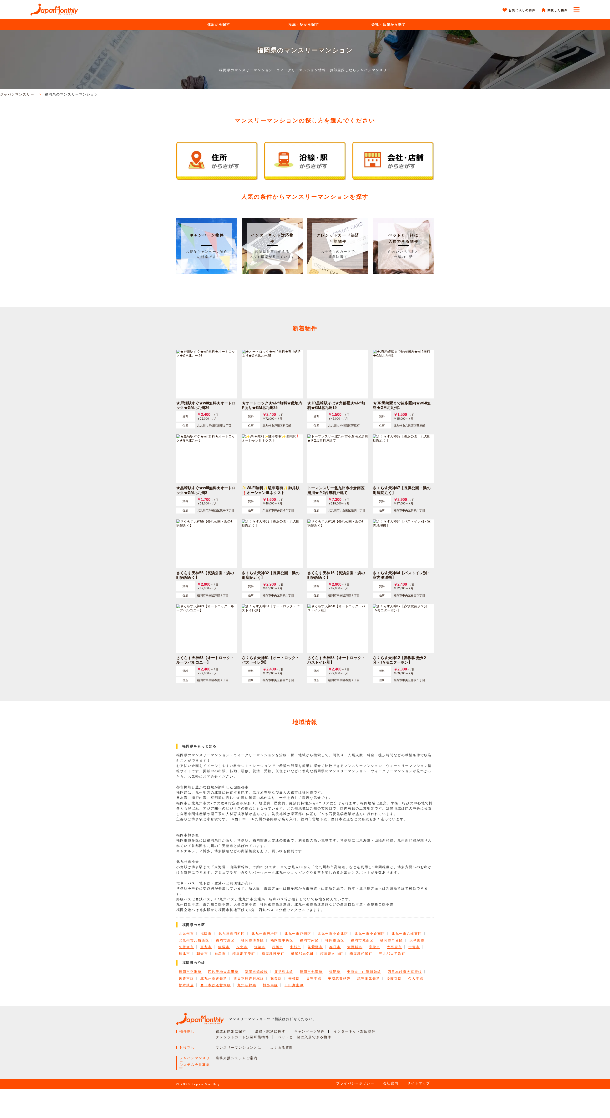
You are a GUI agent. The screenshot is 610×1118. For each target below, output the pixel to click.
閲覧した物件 (558, 10)
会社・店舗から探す (388, 24)
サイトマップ (418, 1083)
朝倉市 (202, 954)
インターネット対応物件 (355, 1031)
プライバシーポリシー (355, 1083)
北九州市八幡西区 (194, 940)
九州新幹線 (246, 985)
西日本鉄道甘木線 (215, 985)
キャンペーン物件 (207, 235)
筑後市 (259, 947)
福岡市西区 (334, 940)
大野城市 (354, 947)
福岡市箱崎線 (256, 972)
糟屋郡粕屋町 (361, 954)
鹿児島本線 (283, 972)
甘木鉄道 (186, 985)
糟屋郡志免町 (302, 954)
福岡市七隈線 (311, 972)
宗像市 (374, 947)
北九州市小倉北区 (333, 934)
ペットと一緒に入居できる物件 (304, 1037)
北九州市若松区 (264, 934)
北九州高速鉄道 (213, 978)
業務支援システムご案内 (237, 1058)
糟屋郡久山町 (331, 954)
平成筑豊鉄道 (339, 978)
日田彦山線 (294, 985)
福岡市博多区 (252, 940)
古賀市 (414, 947)
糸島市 (220, 954)
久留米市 (186, 947)
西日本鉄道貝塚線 (249, 978)
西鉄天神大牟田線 (223, 972)
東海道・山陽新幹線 (364, 972)
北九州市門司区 (231, 934)
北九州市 (186, 934)
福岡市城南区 (362, 940)
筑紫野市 (315, 947)
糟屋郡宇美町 (243, 954)
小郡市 (295, 947)
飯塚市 (224, 947)
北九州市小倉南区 (370, 934)
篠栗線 (276, 978)
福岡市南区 (309, 940)
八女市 (242, 947)
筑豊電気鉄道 (368, 978)
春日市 (335, 947)
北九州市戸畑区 (298, 934)
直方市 (206, 947)
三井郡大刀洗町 (392, 954)
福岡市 (206, 934)
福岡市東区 (225, 940)
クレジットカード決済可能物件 (242, 1037)
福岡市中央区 (281, 940)
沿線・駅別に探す (270, 1031)
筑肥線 (335, 972)
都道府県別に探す (231, 1031)
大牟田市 (417, 940)
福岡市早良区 (391, 940)
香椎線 (294, 978)
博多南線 (270, 985)
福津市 (184, 954)
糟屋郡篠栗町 (273, 954)
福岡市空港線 (190, 972)
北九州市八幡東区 (406, 934)
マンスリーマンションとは (238, 1047)
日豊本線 (313, 978)
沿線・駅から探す (304, 24)
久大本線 (415, 978)
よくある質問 (281, 1047)
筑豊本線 (186, 978)
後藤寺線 (394, 978)
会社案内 (390, 1083)
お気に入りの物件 (522, 10)
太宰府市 (394, 947)
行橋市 (277, 947)
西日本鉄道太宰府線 (405, 972)
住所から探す (218, 24)
